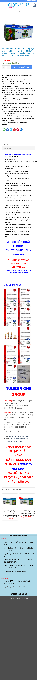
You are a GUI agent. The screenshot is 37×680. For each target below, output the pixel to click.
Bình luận (7, 148)
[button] (2, 5)
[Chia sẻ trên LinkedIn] (21, 129)
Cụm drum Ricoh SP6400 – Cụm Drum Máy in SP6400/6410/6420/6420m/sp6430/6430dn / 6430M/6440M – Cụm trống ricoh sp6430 (15, 514)
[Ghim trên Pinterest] (17, 129)
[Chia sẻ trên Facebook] (7, 129)
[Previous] (2, 511)
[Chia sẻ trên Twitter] (11, 129)
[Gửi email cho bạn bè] (14, 129)
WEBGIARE (24, 598)
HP (21, 12)
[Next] (34, 511)
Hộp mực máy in (13, 12)
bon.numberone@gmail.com (18, 436)
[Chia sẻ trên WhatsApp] (4, 129)
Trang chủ (4, 12)
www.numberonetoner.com (19, 439)
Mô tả (6, 144)
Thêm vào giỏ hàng (21, 67)
